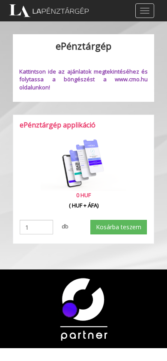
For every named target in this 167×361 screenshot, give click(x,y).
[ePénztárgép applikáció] (83, 163)
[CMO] (83, 308)
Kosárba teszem (118, 227)
